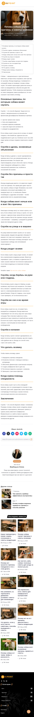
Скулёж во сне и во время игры (11, 63)
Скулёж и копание (7, 65)
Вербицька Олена (9, 33)
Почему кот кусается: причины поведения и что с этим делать (8, 566)
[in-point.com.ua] (8, 3)
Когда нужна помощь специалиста (12, 70)
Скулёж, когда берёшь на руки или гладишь (15, 61)
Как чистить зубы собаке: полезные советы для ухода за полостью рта (25, 564)
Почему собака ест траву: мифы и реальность (8, 655)
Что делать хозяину (8, 68)
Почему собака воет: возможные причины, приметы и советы (25, 650)
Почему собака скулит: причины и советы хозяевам (25, 536)
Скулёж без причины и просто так (12, 52)
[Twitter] (4, 681)
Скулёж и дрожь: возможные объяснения (14, 50)
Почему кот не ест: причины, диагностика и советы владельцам (25, 621)
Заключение (6, 72)
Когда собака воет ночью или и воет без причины (16, 55)
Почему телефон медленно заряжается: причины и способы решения (22, 505)
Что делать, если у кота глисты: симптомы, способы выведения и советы (8, 626)
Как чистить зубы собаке (18, 270)
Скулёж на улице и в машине (11, 57)
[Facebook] (1, 681)
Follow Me (17, 461)
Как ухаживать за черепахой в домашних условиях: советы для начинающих (7, 595)
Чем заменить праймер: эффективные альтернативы (22, 495)
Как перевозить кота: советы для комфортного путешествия (24, 592)
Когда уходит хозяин (8, 59)
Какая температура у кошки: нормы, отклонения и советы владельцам (8, 537)
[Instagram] (6, 681)
